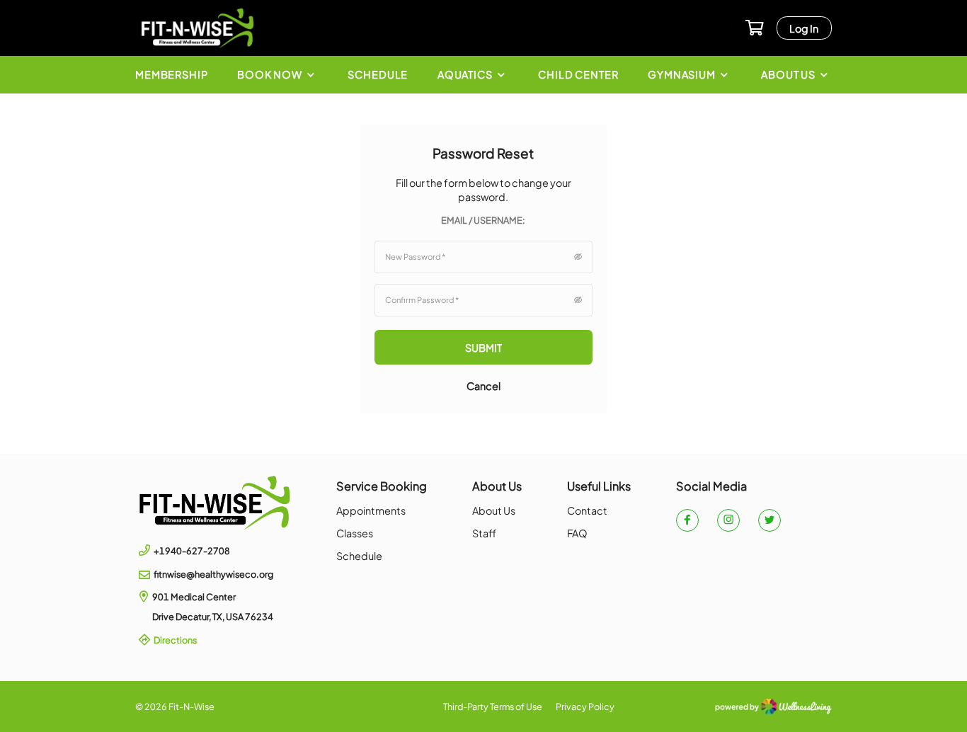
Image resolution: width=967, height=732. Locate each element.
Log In (803, 28)
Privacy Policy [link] (585, 706)
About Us (493, 510)
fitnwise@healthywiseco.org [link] (213, 574)
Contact (587, 510)
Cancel (483, 385)
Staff (484, 533)
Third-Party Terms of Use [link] (492, 706)
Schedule (378, 74)
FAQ (577, 533)
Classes (354, 533)
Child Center (578, 74)
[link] (215, 503)
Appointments (371, 510)
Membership (171, 74)
